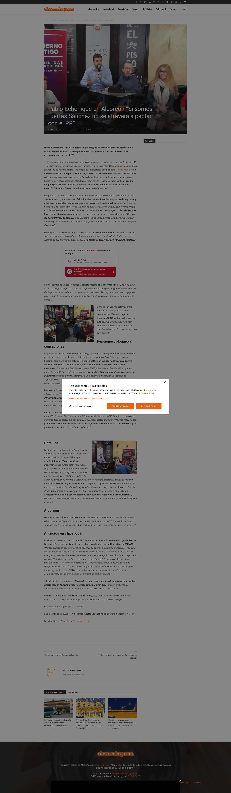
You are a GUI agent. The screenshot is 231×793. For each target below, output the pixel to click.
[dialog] (115, 396)
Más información (146, 393)
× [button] (165, 382)
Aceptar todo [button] (148, 406)
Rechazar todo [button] (120, 406)
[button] (115, 398)
